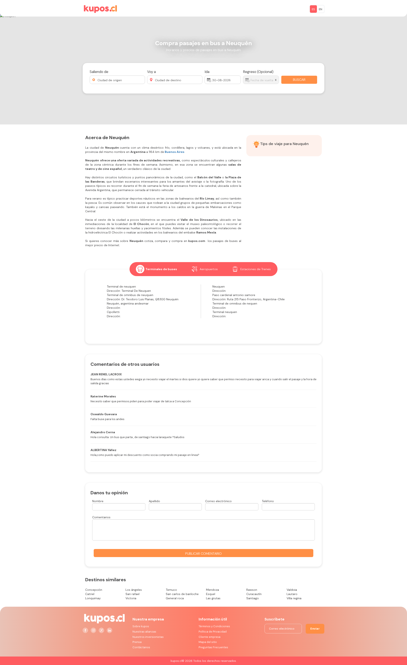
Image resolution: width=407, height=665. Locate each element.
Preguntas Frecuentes (213, 647)
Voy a (151, 71)
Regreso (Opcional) (258, 71)
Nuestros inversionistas (148, 637)
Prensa (137, 642)
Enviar (315, 628)
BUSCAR (299, 79)
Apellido (154, 501)
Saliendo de (99, 71)
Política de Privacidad (213, 631)
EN (320, 9)
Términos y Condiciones (214, 626)
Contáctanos (141, 647)
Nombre (97, 501)
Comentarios (101, 517)
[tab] (156, 269)
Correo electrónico (218, 501)
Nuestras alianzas (144, 631)
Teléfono (268, 501)
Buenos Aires (174, 152)
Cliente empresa (209, 637)
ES (313, 9)
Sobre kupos (140, 626)
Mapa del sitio (208, 642)
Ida (207, 71)
